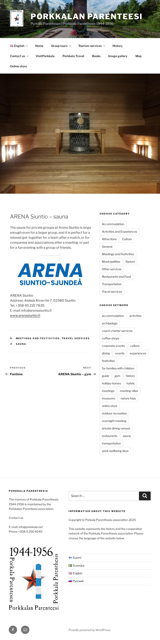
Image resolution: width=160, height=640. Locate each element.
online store (109, 406)
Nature (130, 261)
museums (108, 398)
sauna (21, 344)
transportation (111, 443)
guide (105, 376)
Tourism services (90, 46)
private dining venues (116, 428)
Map (138, 56)
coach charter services (117, 331)
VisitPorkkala (45, 56)
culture (135, 346)
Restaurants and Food (116, 276)
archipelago (110, 323)
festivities (108, 361)
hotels (130, 383)
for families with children (118, 368)
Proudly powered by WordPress (89, 630)
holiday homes (111, 383)
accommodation (113, 315)
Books (96, 56)
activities (135, 315)
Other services (111, 269)
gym (117, 376)
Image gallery (118, 56)
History (117, 46)
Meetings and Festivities (38, 338)
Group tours (59, 46)
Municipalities (111, 261)
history (130, 376)
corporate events (113, 346)
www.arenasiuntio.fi (25, 315)
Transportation (111, 284)
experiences (138, 353)
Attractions (109, 239)
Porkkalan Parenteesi (87, 16)
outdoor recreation (114, 413)
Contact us (17, 56)
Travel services (76, 338)
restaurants (109, 436)
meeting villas (129, 391)
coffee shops (110, 338)
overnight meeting (114, 421)
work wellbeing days (115, 451)
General (107, 246)
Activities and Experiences (119, 231)
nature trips (128, 398)
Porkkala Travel (73, 56)
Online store (18, 66)
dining (106, 353)
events (119, 353)
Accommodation (113, 224)
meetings (108, 391)
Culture (127, 239)
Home (39, 46)
